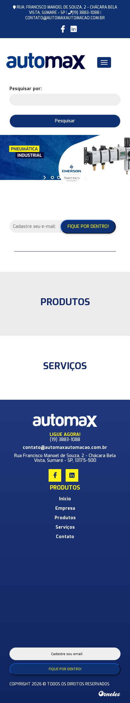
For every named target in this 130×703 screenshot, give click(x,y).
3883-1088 (69, 440)
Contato (65, 537)
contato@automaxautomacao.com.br (65, 17)
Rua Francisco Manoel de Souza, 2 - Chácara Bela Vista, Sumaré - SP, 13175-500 (65, 458)
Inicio (65, 499)
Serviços (65, 527)
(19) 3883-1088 (85, 12)
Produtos (65, 518)
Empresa (65, 508)
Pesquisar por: (25, 89)
